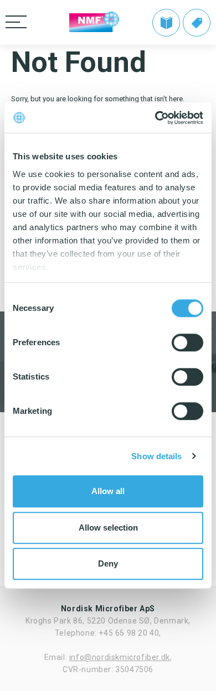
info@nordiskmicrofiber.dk (119, 657)
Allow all (108, 491)
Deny (108, 563)
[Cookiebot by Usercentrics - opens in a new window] (155, 118)
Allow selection (108, 527)
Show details (156, 456)
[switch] (187, 342)
